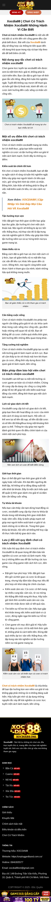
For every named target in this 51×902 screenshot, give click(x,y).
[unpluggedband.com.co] (25, 5)
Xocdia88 (35, 42)
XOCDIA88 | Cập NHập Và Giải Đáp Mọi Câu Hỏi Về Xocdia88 (25, 204)
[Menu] (4, 4)
